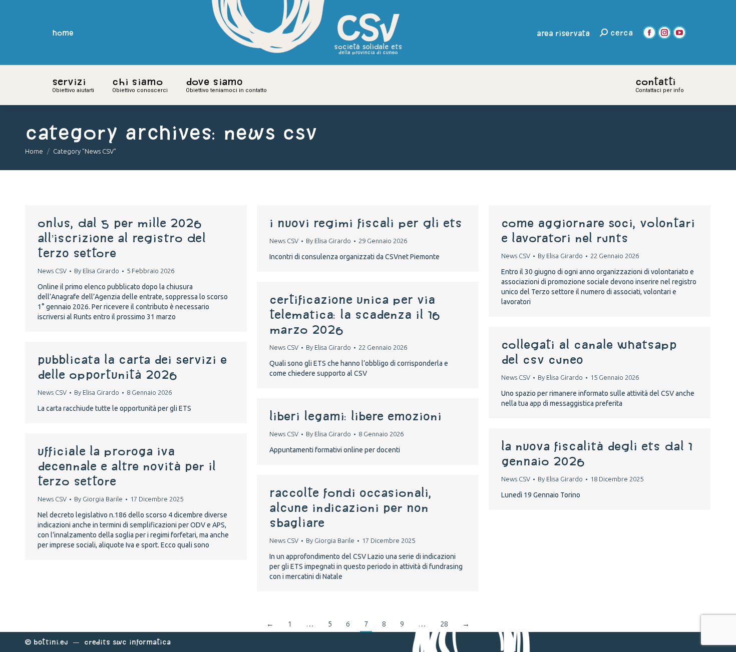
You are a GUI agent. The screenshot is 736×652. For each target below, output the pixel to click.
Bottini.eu (51, 641)
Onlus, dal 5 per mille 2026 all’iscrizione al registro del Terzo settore (122, 238)
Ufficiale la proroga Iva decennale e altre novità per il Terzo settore (127, 466)
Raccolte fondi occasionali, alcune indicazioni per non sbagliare (350, 507)
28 (444, 623)
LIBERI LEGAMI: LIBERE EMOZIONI (355, 416)
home (63, 33)
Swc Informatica (142, 641)
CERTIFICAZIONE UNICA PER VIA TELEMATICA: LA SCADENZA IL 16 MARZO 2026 (354, 314)
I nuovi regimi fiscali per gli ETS (365, 223)
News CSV (52, 270)
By (96, 270)
